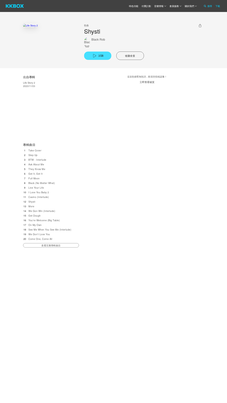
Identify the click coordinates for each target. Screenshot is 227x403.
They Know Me (36, 169)
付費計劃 (146, 6)
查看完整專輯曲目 (50, 245)
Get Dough (34, 215)
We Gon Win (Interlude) (41, 211)
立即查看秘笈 (147, 82)
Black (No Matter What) (41, 183)
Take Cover (34, 150)
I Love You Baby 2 (38, 192)
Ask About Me (36, 164)
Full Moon (34, 178)
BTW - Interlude (37, 159)
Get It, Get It (35, 173)
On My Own (35, 225)
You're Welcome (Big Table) (44, 220)
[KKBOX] (15, 6)
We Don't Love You (39, 234)
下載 (217, 6)
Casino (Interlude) (38, 197)
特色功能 (133, 6)
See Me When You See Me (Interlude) (49, 229)
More (31, 206)
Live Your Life (36, 187)
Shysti (31, 201)
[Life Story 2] (30, 25)
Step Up (33, 155)
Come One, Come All (40, 239)
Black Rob (98, 39)
